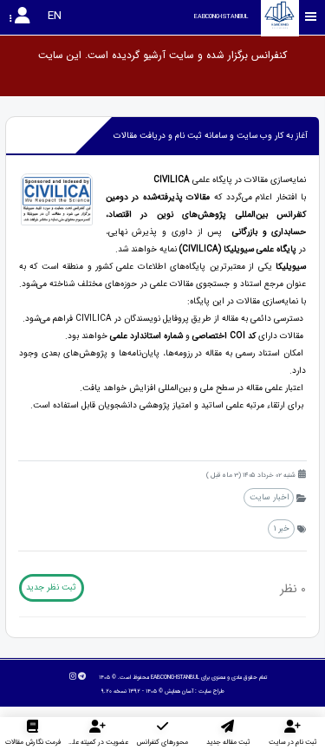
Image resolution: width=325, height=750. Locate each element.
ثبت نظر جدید (51, 587)
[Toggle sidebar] (311, 17)
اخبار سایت (269, 497)
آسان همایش (179, 691)
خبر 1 (281, 528)
